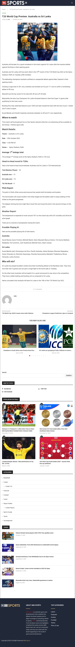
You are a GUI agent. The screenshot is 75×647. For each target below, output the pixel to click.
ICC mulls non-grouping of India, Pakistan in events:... (55, 350)
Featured (6, 490)
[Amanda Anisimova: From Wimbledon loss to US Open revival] (8, 560)
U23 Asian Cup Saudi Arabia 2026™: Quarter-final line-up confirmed (55, 462)
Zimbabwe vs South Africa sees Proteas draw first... (19, 350)
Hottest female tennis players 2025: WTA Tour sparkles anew (34, 533)
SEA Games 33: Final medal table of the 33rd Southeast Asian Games (53, 430)
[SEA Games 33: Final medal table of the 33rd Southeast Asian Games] (56, 415)
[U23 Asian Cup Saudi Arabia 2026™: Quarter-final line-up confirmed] (56, 448)
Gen (9, 19)
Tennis (5, 516)
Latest (5, 499)
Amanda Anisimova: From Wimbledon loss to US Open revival (35, 556)
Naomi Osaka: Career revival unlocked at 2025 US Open (33, 568)
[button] (4, 340)
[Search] (72, 3)
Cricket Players (9, 508)
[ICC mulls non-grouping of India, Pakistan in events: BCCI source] (55, 336)
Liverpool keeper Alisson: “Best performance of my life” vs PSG (17, 462)
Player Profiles (8, 503)
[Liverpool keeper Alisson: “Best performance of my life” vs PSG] (18, 448)
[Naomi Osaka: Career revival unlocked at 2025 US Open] (8, 571)
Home (3, 9)
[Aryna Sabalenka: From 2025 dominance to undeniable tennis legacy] (8, 548)
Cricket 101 (8, 486)
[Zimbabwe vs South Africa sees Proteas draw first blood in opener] (19, 336)
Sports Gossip (8, 512)
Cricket (6, 482)
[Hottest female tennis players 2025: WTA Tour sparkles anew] (8, 536)
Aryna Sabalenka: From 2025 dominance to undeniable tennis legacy (37, 545)
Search (4, 372)
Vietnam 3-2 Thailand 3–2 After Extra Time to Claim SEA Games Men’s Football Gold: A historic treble (18, 430)
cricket (34, 621)
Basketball (7, 478)
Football (6, 495)
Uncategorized (8, 520)
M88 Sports (29, 612)
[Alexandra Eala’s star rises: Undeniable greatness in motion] (8, 583)
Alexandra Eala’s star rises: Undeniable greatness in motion (34, 580)
